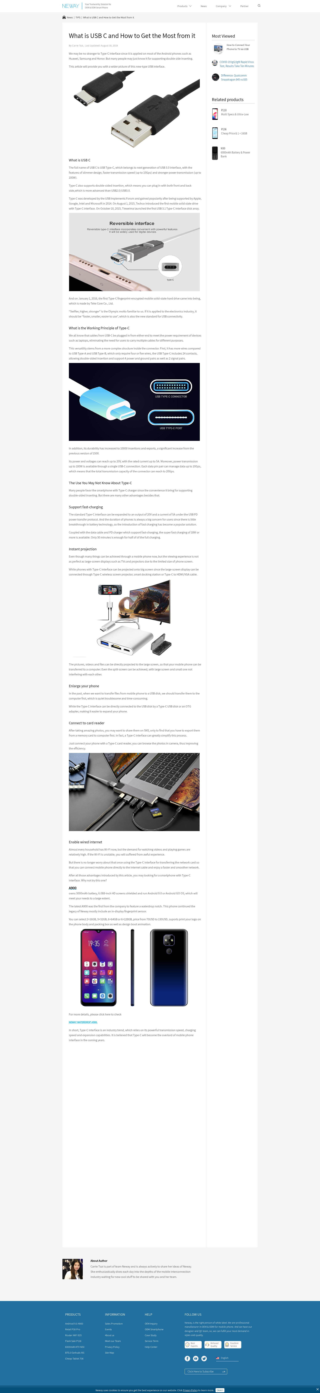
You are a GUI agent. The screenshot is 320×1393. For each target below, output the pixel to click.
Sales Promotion (114, 1323)
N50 (223, 148)
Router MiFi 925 (73, 1335)
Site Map (109, 1352)
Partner (244, 6)
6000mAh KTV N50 (74, 1347)
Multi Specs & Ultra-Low (235, 114)
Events (108, 1329)
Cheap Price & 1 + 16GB (234, 133)
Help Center (151, 1347)
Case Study (150, 1335)
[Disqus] (135, 1093)
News (204, 6)
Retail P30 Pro (72, 1329)
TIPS (78, 17)
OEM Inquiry (151, 1323)
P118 (223, 110)
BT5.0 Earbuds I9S (74, 1352)
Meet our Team (113, 1341)
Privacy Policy (112, 1347)
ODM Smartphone (154, 1329)
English (224, 1357)
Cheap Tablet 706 (74, 1358)
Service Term (151, 1341)
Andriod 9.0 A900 (74, 1323)
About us (109, 1335)
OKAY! (220, 1390)
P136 (223, 129)
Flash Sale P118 (73, 1341)
